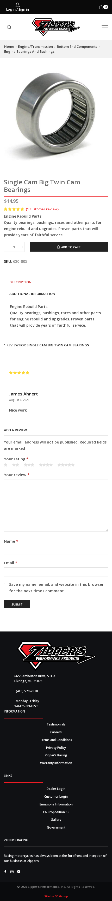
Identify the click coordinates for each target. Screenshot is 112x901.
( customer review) (42, 209)
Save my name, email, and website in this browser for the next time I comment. (56, 587)
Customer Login (56, 796)
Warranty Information (56, 763)
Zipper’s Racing (56, 755)
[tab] (20, 282)
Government (56, 827)
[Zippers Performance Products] (56, 656)
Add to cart (71, 247)
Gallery (56, 819)
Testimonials (56, 724)
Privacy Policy (56, 747)
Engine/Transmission (35, 46)
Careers (56, 732)
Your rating (16, 458)
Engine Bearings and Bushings (29, 51)
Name (11, 541)
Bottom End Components (77, 46)
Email (10, 562)
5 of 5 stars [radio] (66, 465)
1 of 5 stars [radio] (5, 465)
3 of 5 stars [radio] (29, 465)
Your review (16, 474)
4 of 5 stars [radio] (46, 465)
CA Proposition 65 (56, 812)
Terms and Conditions (56, 740)
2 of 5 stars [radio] (15, 465)
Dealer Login (56, 788)
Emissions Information (56, 804)
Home (9, 46)
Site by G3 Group (56, 896)
